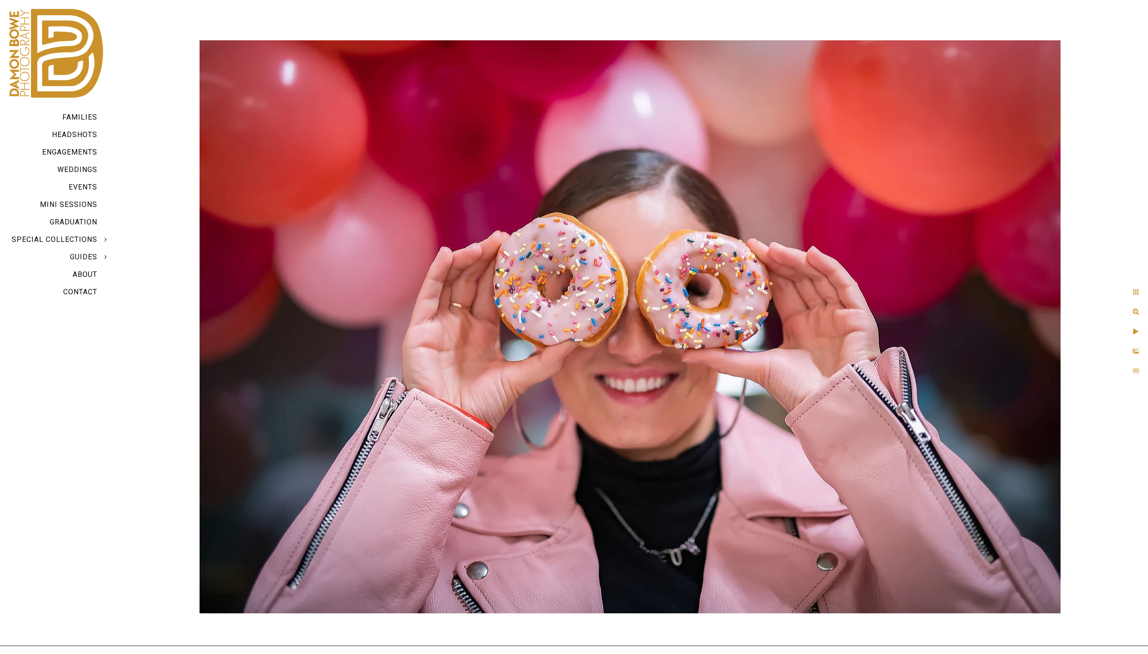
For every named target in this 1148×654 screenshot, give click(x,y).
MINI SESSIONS (68, 204)
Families (79, 117)
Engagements (69, 152)
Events (83, 187)
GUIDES (83, 257)
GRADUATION (73, 222)
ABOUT (85, 274)
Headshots (74, 134)
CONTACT (80, 292)
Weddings (77, 169)
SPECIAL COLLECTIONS (54, 239)
